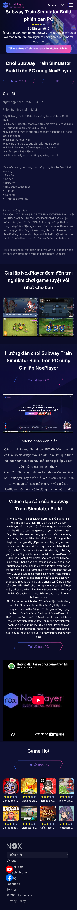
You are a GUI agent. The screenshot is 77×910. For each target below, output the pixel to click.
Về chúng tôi (15, 866)
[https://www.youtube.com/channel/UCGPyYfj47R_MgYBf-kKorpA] (9, 869)
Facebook (13, 883)
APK (58, 80)
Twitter (11, 889)
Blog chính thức (17, 872)
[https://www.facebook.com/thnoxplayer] (9, 877)
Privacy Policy (16, 901)
